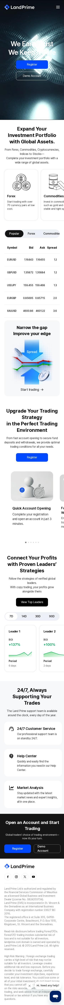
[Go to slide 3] (30, 542)
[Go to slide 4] (33, 542)
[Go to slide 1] (25, 542)
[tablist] (32, 233)
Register (32, 64)
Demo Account (32, 76)
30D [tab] (38, 616)
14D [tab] (24, 616)
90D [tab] (52, 616)
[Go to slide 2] (28, 542)
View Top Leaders (32, 602)
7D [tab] (11, 616)
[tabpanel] (32, 279)
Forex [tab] (31, 233)
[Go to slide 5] (35, 542)
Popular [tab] (14, 233)
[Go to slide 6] (38, 542)
